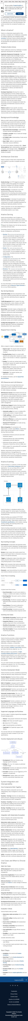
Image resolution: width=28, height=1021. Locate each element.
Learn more (10, 13)
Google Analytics (17, 5)
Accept (20, 13)
